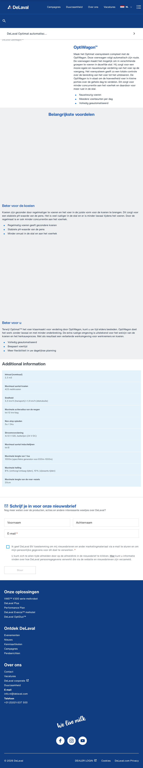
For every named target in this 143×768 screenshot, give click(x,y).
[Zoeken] (4, 21)
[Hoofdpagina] (18, 6)
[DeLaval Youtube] (82, 741)
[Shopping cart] (139, 7)
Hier (112, 556)
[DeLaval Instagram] (71, 741)
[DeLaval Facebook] (60, 741)
